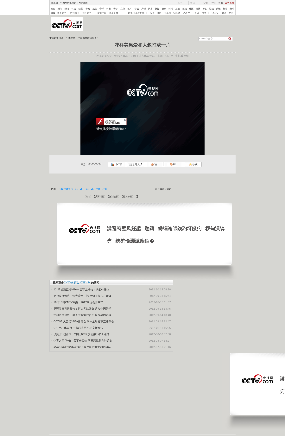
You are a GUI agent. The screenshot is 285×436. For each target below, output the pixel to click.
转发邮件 (127, 196)
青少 (115, 8)
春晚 (88, 8)
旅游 (157, 8)
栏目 (231, 13)
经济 (67, 8)
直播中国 (101, 13)
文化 (122, 8)
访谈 (218, 8)
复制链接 (113, 196)
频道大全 (61, 13)
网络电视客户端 (136, 13)
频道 (224, 13)
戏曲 (94, 8)
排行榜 (118, 164)
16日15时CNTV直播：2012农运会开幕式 (78, 302)
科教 (108, 8)
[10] (100, 164)
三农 (177, 8)
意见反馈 (137, 164)
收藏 (195, 164)
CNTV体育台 (66, 189)
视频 (98, 189)
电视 (53, 13)
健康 (164, 8)
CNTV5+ (79, 189)
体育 (74, 8)
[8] (97, 164)
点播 (104, 189)
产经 (143, 8)
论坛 (211, 8)
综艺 (81, 8)
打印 (88, 196)
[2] (88, 164)
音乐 (101, 8)
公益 (136, 8)
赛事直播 (113, 13)
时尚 (170, 8)
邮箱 (225, 8)
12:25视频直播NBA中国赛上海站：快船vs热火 (81, 289)
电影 (159, 13)
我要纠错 (99, 196)
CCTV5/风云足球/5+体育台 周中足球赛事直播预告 (84, 321)
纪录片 (176, 13)
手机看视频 (182, 55)
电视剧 (167, 13)
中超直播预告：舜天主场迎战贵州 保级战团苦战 (82, 315)
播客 (204, 13)
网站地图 (83, 3)
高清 (151, 13)
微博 (198, 8)
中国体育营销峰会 (87, 38)
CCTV (215, 13)
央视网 (54, 3)
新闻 (60, 8)
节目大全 (86, 13)
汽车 (150, 8)
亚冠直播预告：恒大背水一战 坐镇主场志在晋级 (82, 295)
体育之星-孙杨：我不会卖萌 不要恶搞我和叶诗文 (83, 340)
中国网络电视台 (68, 3)
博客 (204, 8)
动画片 (186, 13)
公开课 (195, 13)
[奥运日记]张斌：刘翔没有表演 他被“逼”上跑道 (81, 334)
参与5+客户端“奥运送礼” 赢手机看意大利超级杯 (82, 347)
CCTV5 (90, 189)
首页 (53, 8)
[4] (91, 164)
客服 (220, 3)
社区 (191, 8)
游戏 (232, 8)
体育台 (71, 38)
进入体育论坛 (147, 55)
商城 (184, 8)
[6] (94, 164)
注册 (214, 3)
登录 (205, 3)
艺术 (129, 8)
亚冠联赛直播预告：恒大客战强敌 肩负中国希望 (82, 308)
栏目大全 (74, 13)
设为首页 (229, 3)
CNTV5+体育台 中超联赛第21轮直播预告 (78, 327)
